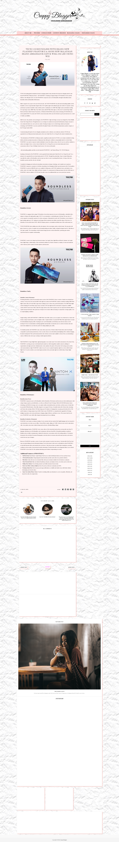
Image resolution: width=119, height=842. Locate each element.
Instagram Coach (88, 33)
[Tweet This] (63, 489)
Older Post (71, 567)
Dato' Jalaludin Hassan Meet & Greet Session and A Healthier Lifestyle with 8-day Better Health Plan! (90, 224)
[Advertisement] (47, 583)
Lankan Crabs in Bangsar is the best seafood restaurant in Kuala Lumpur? (90, 345)
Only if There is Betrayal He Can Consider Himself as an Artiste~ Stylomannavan (89, 285)
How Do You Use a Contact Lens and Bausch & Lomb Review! (89, 255)
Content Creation (59, 33)
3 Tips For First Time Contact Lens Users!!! (90, 315)
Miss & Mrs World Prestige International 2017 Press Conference (90, 404)
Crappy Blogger (63, 839)
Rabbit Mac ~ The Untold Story (90, 374)
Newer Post (24, 567)
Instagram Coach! (59, 691)
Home (48, 567)
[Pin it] (71, 489)
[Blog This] (73, 489)
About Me (28, 33)
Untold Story (46, 33)
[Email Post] (21, 492)
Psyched (37, 33)
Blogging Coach (73, 33)
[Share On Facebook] (65, 489)
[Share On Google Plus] (68, 489)
